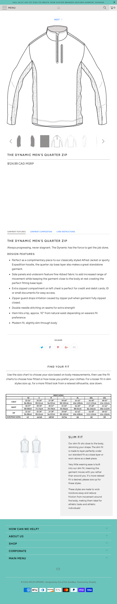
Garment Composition (41, 232)
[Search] (106, 7)
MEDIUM (24, 177)
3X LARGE (75, 177)
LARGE (35, 177)
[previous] (11, 141)
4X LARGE (89, 177)
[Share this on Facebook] (50, 347)
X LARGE (47, 177)
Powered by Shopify (86, 582)
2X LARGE (61, 177)
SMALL (12, 177)
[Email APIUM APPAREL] (58, 569)
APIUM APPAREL (36, 582)
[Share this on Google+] (66, 347)
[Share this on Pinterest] (58, 347)
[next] (102, 141)
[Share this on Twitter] (42, 347)
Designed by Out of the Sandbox (60, 582)
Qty (9, 200)
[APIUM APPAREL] (58, 8)
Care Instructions (66, 232)
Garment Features (16, 232)
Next (57, 19)
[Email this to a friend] (74, 347)
